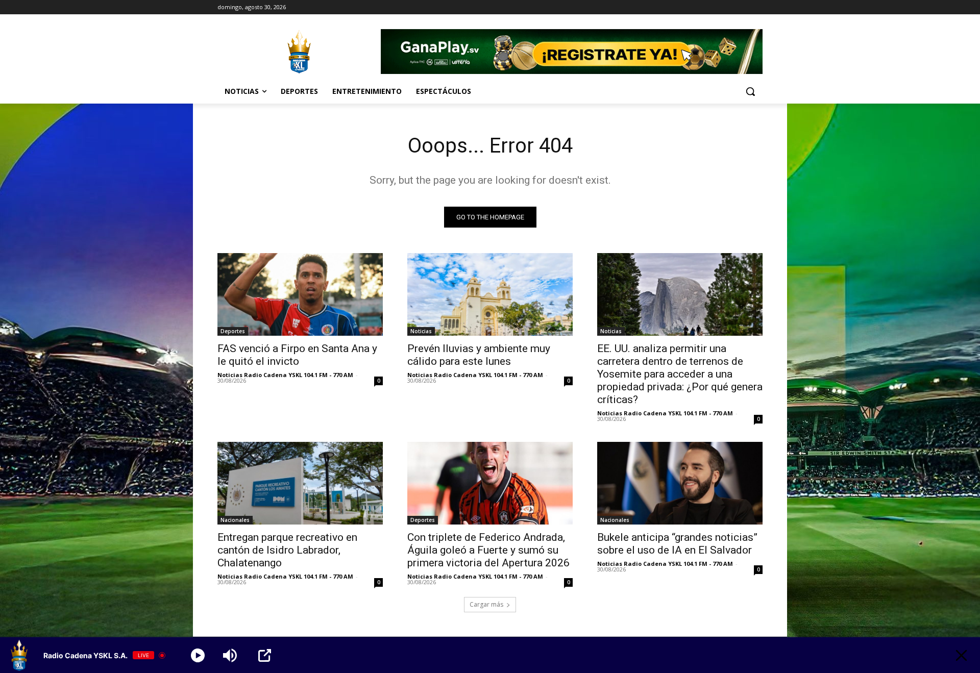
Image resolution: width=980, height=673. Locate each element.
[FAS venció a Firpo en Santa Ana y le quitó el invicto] (300, 294)
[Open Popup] (264, 655)
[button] (750, 91)
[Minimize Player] (961, 655)
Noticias (421, 331)
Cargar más (486, 604)
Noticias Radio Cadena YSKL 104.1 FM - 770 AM (285, 375)
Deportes (232, 331)
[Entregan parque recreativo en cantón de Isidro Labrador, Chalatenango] (300, 483)
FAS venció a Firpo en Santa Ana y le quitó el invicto (297, 354)
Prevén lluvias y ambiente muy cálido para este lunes (478, 354)
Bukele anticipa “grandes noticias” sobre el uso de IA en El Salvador (677, 543)
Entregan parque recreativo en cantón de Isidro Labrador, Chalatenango (287, 550)
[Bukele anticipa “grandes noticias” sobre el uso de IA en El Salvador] (680, 483)
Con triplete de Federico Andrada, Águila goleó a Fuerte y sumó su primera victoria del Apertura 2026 (488, 550)
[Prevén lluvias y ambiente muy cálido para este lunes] (490, 294)
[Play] (197, 655)
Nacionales (235, 520)
